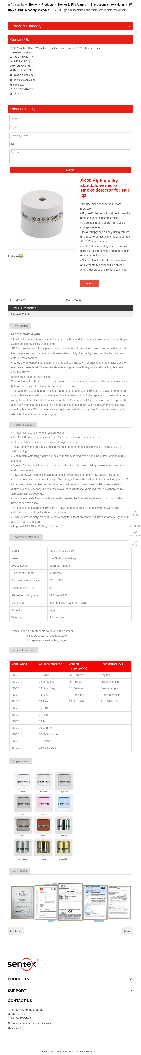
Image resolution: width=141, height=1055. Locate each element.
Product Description (23, 308)
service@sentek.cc (24, 79)
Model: (14, 300)
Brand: (70, 300)
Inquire (89, 283)
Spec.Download (20, 313)
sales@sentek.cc (23, 74)
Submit (70, 169)
